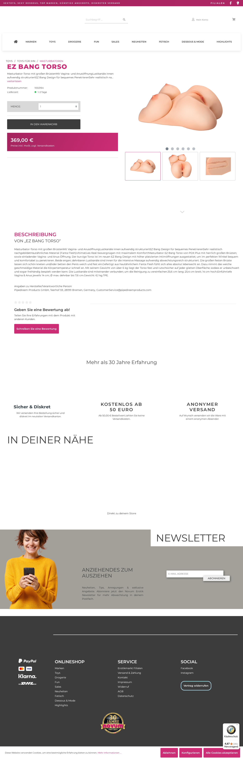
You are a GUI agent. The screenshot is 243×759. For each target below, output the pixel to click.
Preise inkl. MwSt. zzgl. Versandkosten (32, 145)
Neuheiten (139, 41)
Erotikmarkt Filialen (130, 668)
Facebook (187, 668)
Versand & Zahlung (129, 672)
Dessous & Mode (193, 41)
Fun (96, 41)
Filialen (218, 3)
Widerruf (123, 686)
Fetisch (164, 41)
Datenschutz (126, 696)
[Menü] (237, 725)
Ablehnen (169, 752)
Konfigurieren (191, 752)
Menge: (16, 106)
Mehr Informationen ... (110, 752)
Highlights (224, 41)
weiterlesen (14, 81)
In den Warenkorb (43, 124)
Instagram (187, 672)
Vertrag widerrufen (196, 685)
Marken (31, 41)
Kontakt (123, 677)
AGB (120, 691)
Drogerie (74, 41)
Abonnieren (216, 578)
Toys (52, 41)
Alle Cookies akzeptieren (222, 752)
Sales (115, 41)
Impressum (125, 682)
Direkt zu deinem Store (121, 513)
